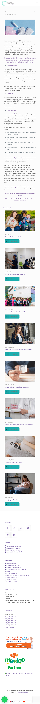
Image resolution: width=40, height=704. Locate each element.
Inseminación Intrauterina (13, 565)
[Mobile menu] (37, 3)
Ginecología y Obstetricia (13, 546)
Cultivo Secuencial (11, 577)
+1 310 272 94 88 (9, 628)
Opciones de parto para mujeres (14, 462)
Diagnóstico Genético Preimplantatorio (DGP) (19, 575)
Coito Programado (11, 563)
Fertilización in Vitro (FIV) (13, 567)
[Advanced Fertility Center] (8, 3)
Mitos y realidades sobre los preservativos (17, 387)
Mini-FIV (8, 571)
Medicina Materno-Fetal (13, 550)
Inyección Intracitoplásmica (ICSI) (16, 569)
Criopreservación (11, 579)
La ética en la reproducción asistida (15, 312)
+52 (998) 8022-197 (10, 620)
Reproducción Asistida (13, 548)
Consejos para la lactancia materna (15, 500)
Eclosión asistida (11, 573)
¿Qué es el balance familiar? (13, 237)
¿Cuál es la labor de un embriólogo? (15, 274)
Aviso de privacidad (23, 692)
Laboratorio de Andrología (14, 552)
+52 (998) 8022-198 (10, 622)
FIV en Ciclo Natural (12, 581)
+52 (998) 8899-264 (10, 618)
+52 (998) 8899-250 (10, 616)
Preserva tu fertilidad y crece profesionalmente (18, 349)
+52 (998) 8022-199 (10, 624)
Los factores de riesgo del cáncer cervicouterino (19, 425)
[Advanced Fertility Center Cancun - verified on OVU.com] (20, 675)
